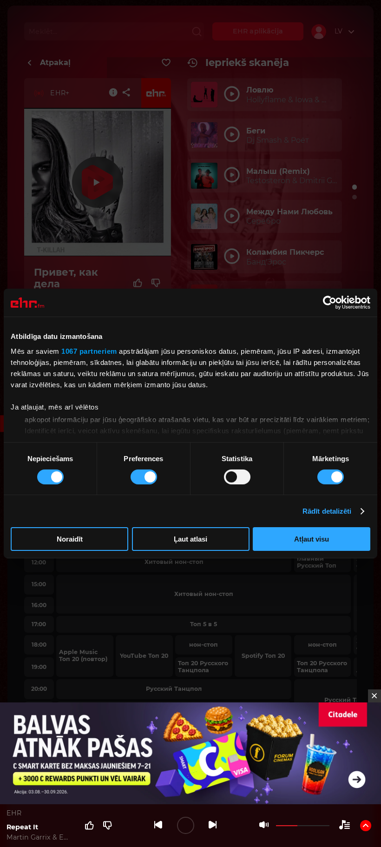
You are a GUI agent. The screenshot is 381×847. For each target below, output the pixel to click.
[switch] (144, 477)
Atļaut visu (311, 539)
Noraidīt (70, 539)
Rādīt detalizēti (327, 511)
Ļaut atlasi (190, 539)
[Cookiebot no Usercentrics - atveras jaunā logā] (329, 303)
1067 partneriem (89, 351)
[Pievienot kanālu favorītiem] (166, 62)
